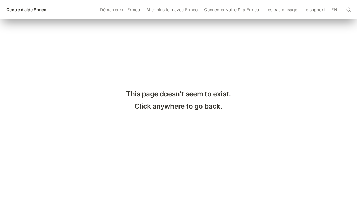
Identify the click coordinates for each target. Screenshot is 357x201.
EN (334, 9)
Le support (314, 9)
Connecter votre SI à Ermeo (231, 9)
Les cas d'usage (281, 9)
